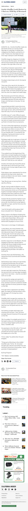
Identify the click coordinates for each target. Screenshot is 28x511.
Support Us (18, 497)
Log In (25, 2)
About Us (17, 493)
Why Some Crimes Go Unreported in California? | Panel (12, 425)
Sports (12, 6)
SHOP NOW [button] (9, 469)
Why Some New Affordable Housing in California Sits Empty (12, 440)
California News (5, 6)
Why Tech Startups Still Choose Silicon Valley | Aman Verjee (12, 418)
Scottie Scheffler (14, 355)
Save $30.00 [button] (18, 480)
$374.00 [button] (18, 468)
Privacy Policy (4, 493)
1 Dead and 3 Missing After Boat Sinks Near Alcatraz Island (18, 400)
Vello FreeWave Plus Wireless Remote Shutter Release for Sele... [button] (18, 473)
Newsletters (4, 497)
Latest (5, 413)
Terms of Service (19, 495)
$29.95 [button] (18, 479)
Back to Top (23, 508)
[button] (21, 456)
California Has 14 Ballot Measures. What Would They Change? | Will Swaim (13, 432)
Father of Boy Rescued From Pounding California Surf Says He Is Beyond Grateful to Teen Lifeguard (19, 381)
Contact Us (4, 495)
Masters (7, 355)
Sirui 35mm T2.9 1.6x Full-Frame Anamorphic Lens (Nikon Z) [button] (18, 462)
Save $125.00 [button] (18, 469)
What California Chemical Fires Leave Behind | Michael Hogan (12, 447)
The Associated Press (12, 41)
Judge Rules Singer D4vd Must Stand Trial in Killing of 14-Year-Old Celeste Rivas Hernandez (19, 390)
